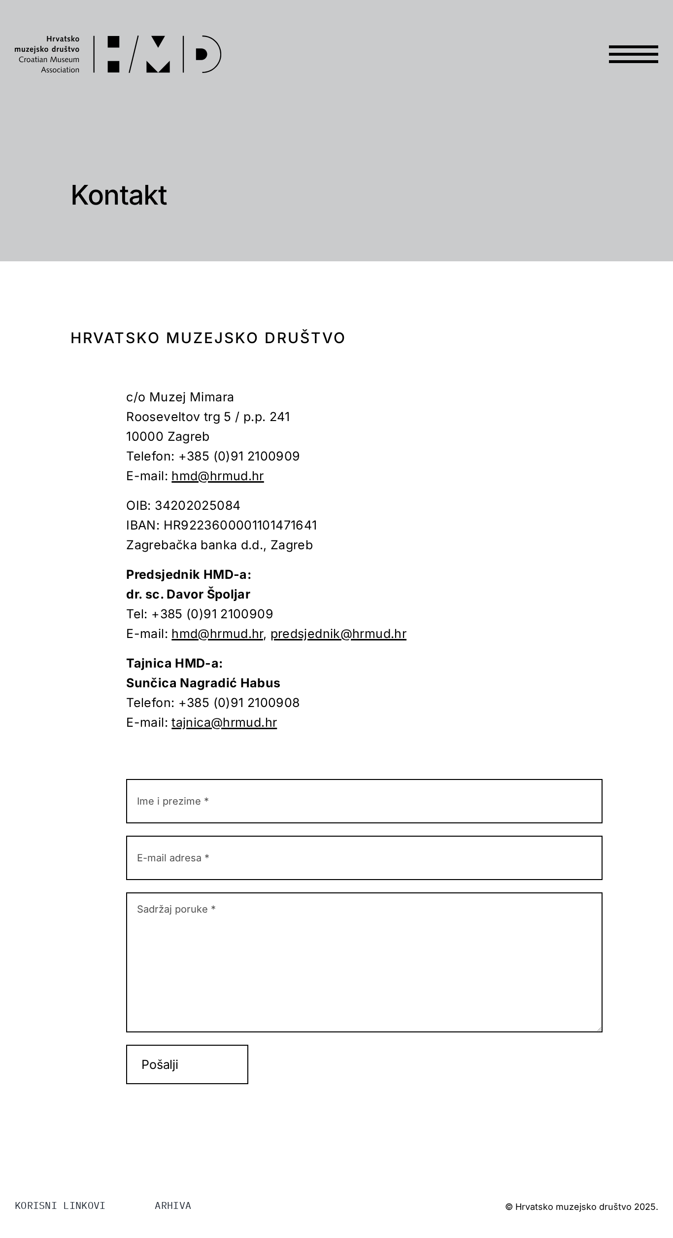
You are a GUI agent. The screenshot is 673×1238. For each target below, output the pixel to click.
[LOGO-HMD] (118, 41)
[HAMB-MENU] (633, 35)
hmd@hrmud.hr (217, 475)
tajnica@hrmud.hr (224, 722)
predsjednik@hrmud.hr (338, 633)
